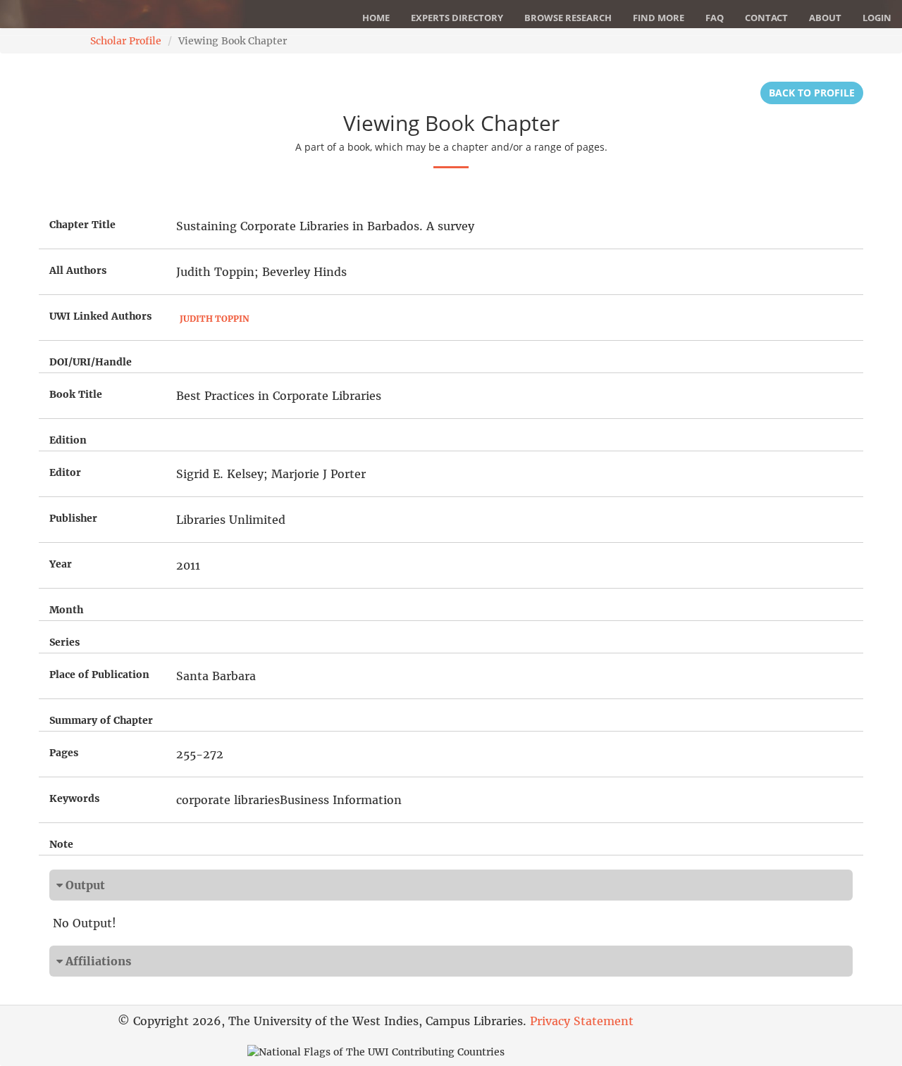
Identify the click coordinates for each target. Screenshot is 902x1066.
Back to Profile (812, 92)
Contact (766, 17)
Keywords (74, 798)
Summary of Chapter (101, 720)
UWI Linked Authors (100, 316)
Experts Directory (457, 17)
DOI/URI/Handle (90, 362)
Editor (65, 472)
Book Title (75, 394)
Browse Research (568, 17)
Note (61, 844)
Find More (658, 17)
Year (60, 564)
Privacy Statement (582, 1021)
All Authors (77, 270)
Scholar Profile (125, 41)
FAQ (714, 17)
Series (64, 642)
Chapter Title (82, 224)
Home (376, 17)
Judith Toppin (214, 318)
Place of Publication (99, 674)
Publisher (73, 518)
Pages (63, 752)
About (825, 17)
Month (66, 609)
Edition (68, 440)
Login (877, 17)
